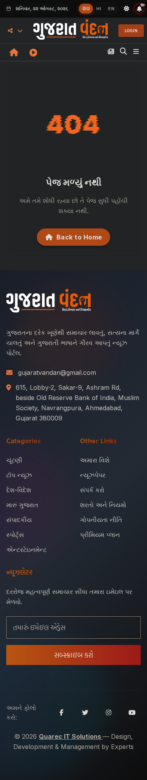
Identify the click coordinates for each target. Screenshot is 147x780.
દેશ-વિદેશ (18, 490)
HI (98, 8)
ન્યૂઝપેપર (92, 475)
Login (131, 30)
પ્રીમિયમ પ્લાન (100, 535)
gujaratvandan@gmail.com (57, 372)
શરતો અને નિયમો (103, 505)
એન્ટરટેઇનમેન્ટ (26, 549)
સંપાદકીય (19, 520)
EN (111, 8)
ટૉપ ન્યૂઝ (19, 475)
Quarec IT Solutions (71, 736)
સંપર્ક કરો (92, 490)
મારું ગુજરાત (22, 505)
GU (86, 8)
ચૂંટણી (14, 460)
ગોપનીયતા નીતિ (101, 520)
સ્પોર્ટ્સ (15, 535)
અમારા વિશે (94, 460)
